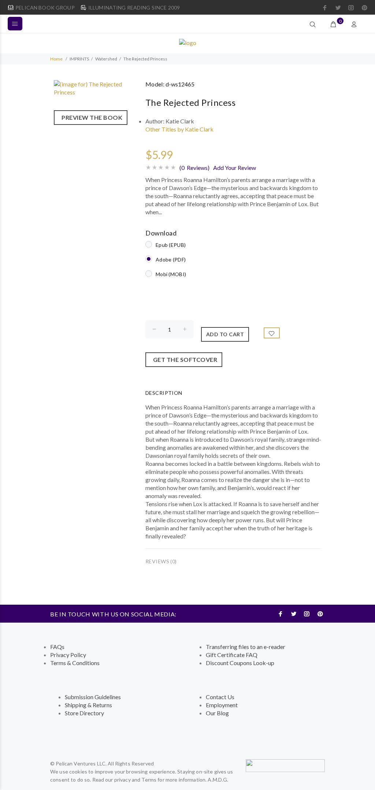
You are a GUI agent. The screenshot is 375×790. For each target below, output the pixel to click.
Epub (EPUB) (171, 245)
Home (56, 59)
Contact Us (220, 696)
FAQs (57, 646)
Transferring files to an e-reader (245, 646)
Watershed (106, 59)
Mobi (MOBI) (171, 274)
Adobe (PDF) (171, 259)
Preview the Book (90, 117)
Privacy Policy (68, 654)
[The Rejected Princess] (96, 87)
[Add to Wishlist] (272, 332)
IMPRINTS (79, 59)
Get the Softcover (184, 359)
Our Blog (217, 712)
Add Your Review (234, 167)
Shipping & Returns (88, 704)
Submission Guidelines (93, 696)
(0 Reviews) (194, 167)
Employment (222, 704)
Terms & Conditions (75, 662)
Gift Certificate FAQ (231, 654)
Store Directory (84, 712)
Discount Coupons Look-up (240, 662)
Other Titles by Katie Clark (179, 129)
